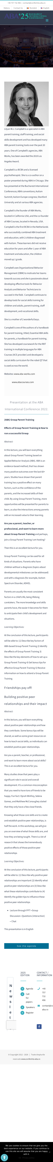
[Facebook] (39, 1026)
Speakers (29, 1007)
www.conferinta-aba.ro (30, 1059)
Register (29, 1012)
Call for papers (29, 998)
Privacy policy (28, 1158)
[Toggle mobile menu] (47, 20)
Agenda (29, 988)
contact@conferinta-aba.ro (34, 3)
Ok (20, 1158)
